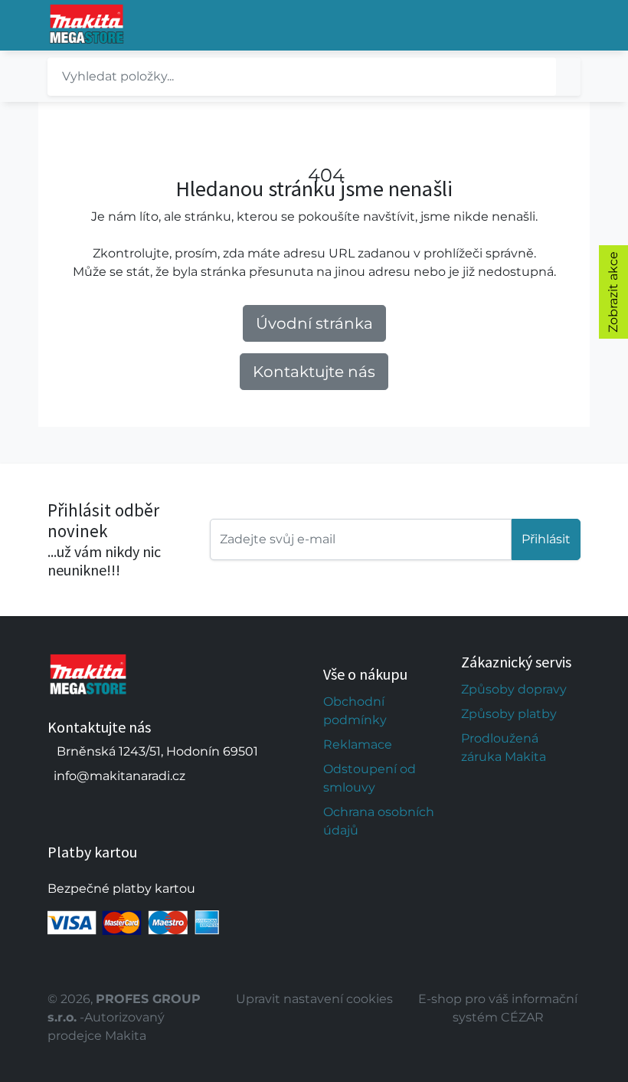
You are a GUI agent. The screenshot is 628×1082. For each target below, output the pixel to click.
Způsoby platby (509, 714)
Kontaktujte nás (314, 371)
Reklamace (357, 744)
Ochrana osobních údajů (378, 821)
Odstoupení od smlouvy (369, 778)
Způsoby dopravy (514, 689)
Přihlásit (546, 539)
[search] (568, 76)
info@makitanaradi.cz (119, 776)
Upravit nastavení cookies (314, 999)
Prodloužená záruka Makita (503, 747)
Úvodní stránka (314, 323)
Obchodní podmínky (355, 710)
